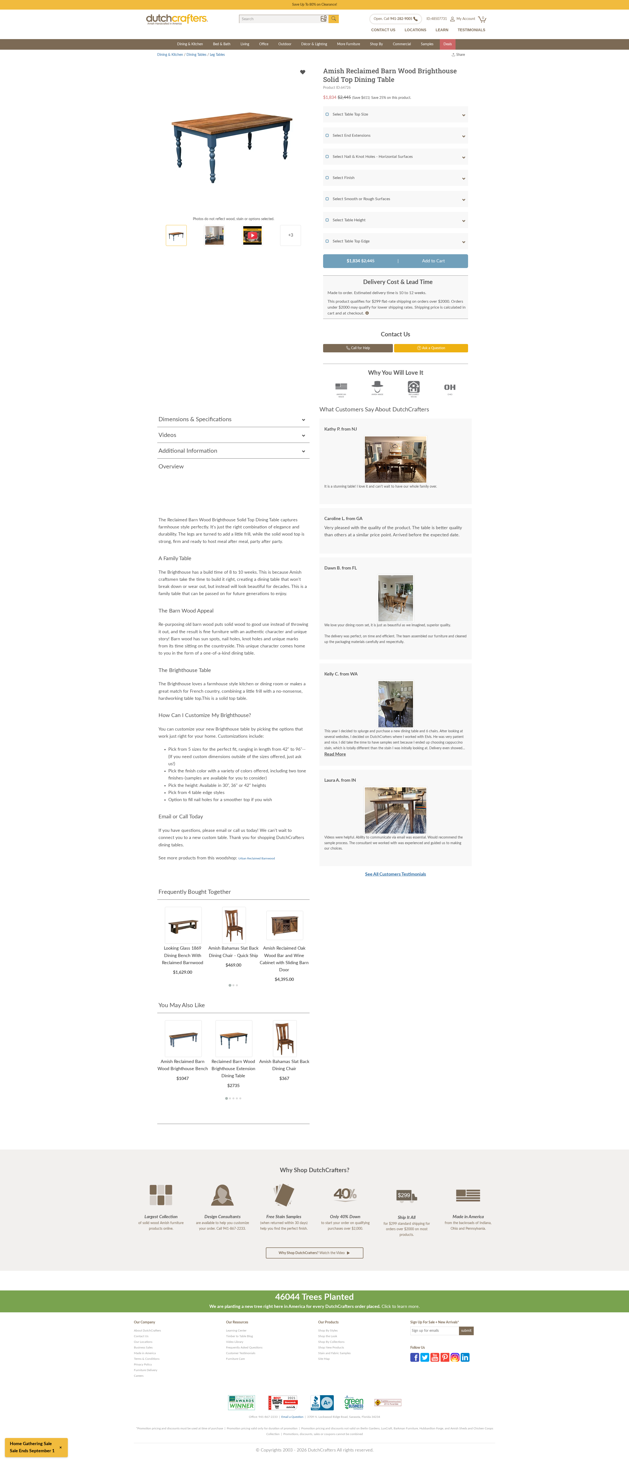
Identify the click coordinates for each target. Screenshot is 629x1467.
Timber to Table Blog (239, 1336)
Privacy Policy (143, 1364)
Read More (335, 754)
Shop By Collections (331, 1341)
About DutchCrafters (147, 1330)
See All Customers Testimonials (395, 874)
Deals (447, 44)
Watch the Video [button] (312, 1253)
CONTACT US (383, 30)
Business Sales (143, 1347)
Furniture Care (235, 1358)
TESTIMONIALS (471, 30)
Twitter (424, 1357)
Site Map (324, 1358)
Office (263, 44)
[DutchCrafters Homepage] (177, 19)
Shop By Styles (328, 1330)
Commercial (402, 44)
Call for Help (360, 348)
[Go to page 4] (237, 1098)
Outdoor (284, 44)
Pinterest (445, 1357)
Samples (427, 44)
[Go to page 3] (237, 985)
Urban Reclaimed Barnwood (256, 858)
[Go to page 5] (240, 1098)
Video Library (234, 1341)
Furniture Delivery (145, 1370)
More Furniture (348, 44)
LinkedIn (465, 1357)
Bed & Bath (221, 44)
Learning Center (236, 1330)
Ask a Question (433, 348)
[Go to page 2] (233, 985)
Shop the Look (327, 1336)
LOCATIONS (415, 30)
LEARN (442, 30)
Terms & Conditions (146, 1358)
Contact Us (141, 1336)
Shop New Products (331, 1347)
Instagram (455, 1357)
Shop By (376, 44)
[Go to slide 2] (397, 725)
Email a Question (292, 1416)
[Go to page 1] (230, 985)
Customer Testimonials (240, 1353)
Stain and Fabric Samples (334, 1353)
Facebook (414, 1357)
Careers (138, 1375)
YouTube (434, 1357)
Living (245, 44)
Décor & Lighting (314, 44)
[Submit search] (334, 19)
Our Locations (143, 1341)
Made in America (145, 1353)
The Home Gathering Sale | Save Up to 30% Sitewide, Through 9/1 (314, 4)
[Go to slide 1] (393, 725)
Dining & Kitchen (190, 44)
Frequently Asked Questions (244, 1347)
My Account (465, 19)
